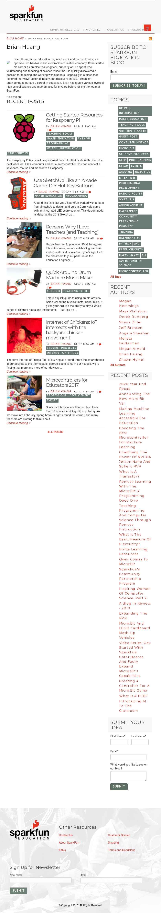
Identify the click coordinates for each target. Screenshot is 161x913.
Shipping (113, 842)
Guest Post (128, 136)
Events (52, 400)
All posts (55, 432)
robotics (142, 172)
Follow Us (138, 30)
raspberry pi (18, 153)
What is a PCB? (133, 696)
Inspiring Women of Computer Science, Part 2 (135, 593)
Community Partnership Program (129, 221)
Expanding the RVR (133, 616)
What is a (126, 199)
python (84, 138)
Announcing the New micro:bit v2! (134, 398)
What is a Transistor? (129, 474)
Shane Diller (130, 322)
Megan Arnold (132, 349)
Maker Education (60, 138)
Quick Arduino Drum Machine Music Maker (69, 274)
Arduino (53, 291)
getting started (132, 131)
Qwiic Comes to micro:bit (133, 561)
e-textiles (127, 178)
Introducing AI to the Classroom (132, 706)
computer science (133, 142)
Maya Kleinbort (133, 311)
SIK (144, 255)
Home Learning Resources (133, 551)
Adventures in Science (130, 263)
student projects (61, 348)
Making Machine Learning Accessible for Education (134, 416)
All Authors (117, 365)
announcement (131, 205)
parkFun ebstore (64, 29)
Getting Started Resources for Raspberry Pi (74, 117)
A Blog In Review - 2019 (135, 606)
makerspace (128, 211)
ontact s (115, 29)
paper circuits (131, 249)
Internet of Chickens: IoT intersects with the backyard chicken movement (71, 329)
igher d (93, 29)
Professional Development (68, 395)
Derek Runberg (133, 317)
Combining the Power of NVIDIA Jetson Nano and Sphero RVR (135, 459)
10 (99, 238)
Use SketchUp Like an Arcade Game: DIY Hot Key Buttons (65, 182)
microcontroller (133, 271)
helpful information (64, 148)
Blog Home (15, 38)
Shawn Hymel (132, 360)
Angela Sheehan (134, 333)
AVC (137, 244)
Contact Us (66, 835)
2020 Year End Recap (132, 386)
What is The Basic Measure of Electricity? (135, 539)
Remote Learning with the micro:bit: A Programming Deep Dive (135, 491)
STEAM (123, 166)
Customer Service (119, 835)
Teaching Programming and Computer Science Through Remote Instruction (135, 517)
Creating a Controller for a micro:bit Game (134, 685)
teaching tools (60, 133)
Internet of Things (63, 353)
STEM (123, 160)
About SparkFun (69, 842)
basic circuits (130, 194)
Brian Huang (61, 126)
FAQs (62, 850)
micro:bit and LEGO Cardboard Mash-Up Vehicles (134, 630)
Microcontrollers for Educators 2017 (66, 382)
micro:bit (127, 148)
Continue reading (17, 172)
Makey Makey (129, 255)
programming (58, 143)
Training (126, 232)
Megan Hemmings (129, 303)
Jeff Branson (131, 328)
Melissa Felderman (129, 341)
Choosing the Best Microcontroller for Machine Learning (133, 437)
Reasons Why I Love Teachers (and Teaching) (72, 229)
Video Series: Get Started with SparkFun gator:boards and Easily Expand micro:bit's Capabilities (135, 659)
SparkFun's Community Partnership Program (130, 576)
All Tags (115, 276)
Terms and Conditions (121, 850)
